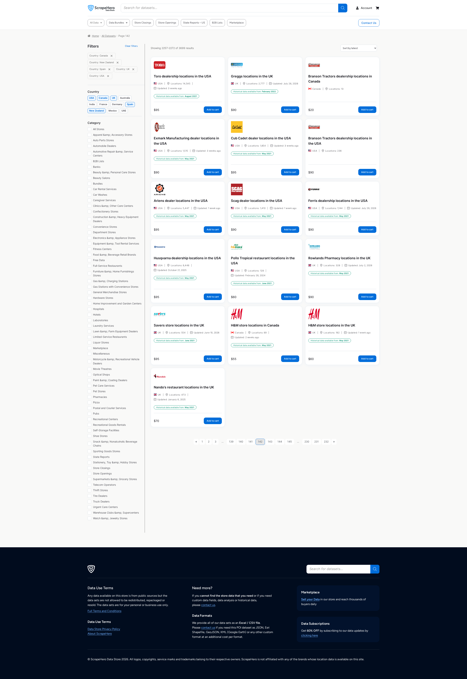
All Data (94, 22)
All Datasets (109, 35)
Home (95, 35)
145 (289, 441)
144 (279, 441)
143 (270, 441)
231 (316, 441)
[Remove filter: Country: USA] (108, 76)
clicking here (309, 635)
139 (231, 441)
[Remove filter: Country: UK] (133, 69)
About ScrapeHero (100, 633)
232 (326, 441)
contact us (208, 605)
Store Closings (142, 22)
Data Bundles (116, 22)
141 (250, 441)
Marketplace (236, 22)
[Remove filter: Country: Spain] (109, 69)
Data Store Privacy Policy (104, 629)
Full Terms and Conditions (104, 611)
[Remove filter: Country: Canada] (111, 56)
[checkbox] (92, 98)
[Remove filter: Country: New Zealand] (117, 62)
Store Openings (167, 22)
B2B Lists (217, 22)
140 (241, 441)
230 (306, 441)
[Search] (342, 8)
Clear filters (131, 46)
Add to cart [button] (213, 109)
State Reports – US (194, 22)
